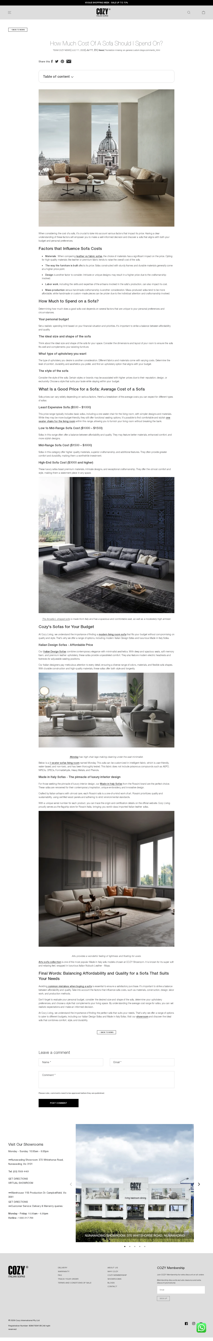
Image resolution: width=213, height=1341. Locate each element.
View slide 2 (129, 1246)
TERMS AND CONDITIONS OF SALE (74, 1283)
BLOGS (111, 1283)
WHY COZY (112, 1271)
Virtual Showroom (20, 1183)
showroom (142, 1016)
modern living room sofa (112, 634)
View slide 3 (134, 1246)
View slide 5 (144, 1246)
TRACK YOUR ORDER (68, 1279)
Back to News (18, 30)
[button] (9, 12)
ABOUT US (112, 1267)
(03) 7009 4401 (21, 1171)
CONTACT (112, 1286)
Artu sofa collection (50, 961)
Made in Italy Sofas (111, 783)
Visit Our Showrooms (25, 1144)
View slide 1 (124, 1246)
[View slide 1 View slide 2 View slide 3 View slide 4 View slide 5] (135, 1183)
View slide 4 (139, 1246)
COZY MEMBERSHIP (117, 1275)
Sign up (163, 1298)
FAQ (60, 1275)
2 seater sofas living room (64, 762)
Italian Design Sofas (54, 651)
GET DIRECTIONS (18, 1178)
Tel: (10, 1171)
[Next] (198, 1183)
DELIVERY (62, 1267)
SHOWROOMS (114, 1279)
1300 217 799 (25, 1217)
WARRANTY (63, 1271)
